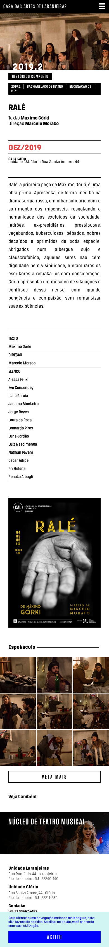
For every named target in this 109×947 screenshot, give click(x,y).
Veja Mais (54, 776)
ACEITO (54, 937)
